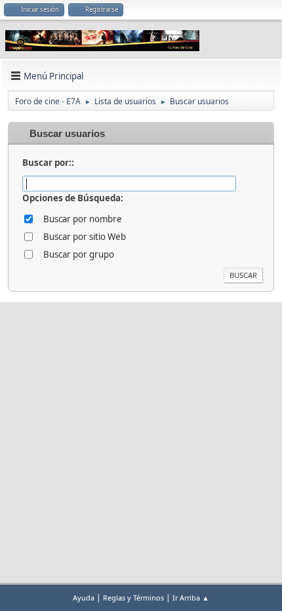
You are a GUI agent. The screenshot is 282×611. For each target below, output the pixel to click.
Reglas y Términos (133, 597)
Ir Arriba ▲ (190, 597)
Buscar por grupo (78, 254)
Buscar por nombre (82, 219)
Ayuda (83, 597)
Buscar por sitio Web (84, 237)
